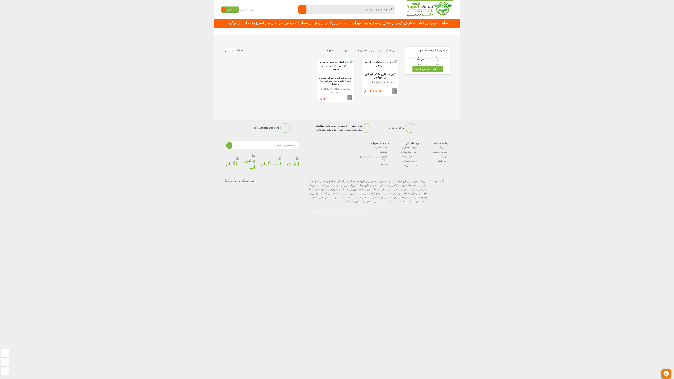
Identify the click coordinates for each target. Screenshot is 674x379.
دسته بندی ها (387, 31)
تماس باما (442, 147)
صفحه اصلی (405, 31)
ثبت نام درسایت (440, 152)
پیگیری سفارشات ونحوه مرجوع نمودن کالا (374, 158)
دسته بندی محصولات (431, 31)
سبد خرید (229, 9)
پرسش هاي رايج (410, 161)
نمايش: (239, 49)
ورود (252, 9)
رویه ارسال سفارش (408, 152)
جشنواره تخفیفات (366, 31)
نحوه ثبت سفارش (266, 31)
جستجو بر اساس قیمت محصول (433, 50)
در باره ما (285, 31)
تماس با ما (300, 31)
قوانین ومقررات (410, 165)
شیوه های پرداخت (409, 156)
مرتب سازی (390, 50)
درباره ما (443, 156)
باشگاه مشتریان (380, 147)
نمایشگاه (384, 152)
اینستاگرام (442, 161)
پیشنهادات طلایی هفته (341, 31)
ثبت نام (244, 9)
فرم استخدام (318, 31)
